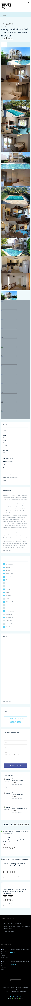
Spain (9, 923)
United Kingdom (18, 923)
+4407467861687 (17, 926)
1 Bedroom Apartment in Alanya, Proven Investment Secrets (19, 962)
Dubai (12, 923)
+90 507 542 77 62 (8, 926)
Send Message (15, 765)
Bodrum (23, 474)
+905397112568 (25, 926)
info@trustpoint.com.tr (10, 713)
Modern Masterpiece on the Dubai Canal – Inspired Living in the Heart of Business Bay (15, 840)
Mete (5, 711)
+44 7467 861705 (8, 928)
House (12, 26)
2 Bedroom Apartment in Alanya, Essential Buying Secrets (20, 950)
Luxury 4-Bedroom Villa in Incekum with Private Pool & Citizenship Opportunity (15, 891)
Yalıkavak (14, 474)
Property (7, 26)
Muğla (18, 474)
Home (2, 26)
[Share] (4, 20)
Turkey (9, 474)
